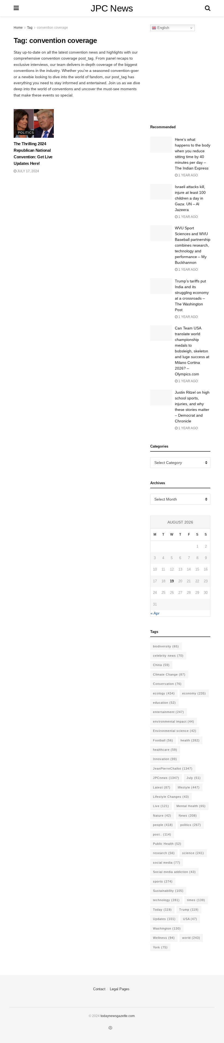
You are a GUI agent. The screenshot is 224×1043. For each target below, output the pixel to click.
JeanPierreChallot (173, 768)
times (196, 900)
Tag (30, 28)
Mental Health (191, 806)
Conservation (167, 683)
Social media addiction (174, 871)
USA (190, 919)
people (163, 824)
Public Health (167, 843)
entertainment (168, 712)
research (164, 853)
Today (162, 909)
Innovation (165, 759)
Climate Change (169, 674)
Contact (99, 989)
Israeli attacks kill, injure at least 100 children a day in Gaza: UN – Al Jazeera (190, 198)
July (194, 777)
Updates (164, 919)
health (190, 740)
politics (190, 824)
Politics (26, 132)
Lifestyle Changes (171, 796)
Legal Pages (119, 989)
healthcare (165, 749)
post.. (162, 834)
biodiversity (166, 646)
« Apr (155, 613)
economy (194, 693)
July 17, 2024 (27, 171)
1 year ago (188, 175)
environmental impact (173, 721)
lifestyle (189, 787)
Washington (167, 928)
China (161, 665)
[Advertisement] (187, 76)
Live (161, 806)
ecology (164, 693)
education (164, 702)
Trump (189, 909)
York (160, 947)
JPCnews (166, 777)
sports (163, 881)
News (188, 815)
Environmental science (174, 730)
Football (163, 740)
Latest (161, 787)
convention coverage (52, 28)
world (191, 937)
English (162, 28)
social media (166, 862)
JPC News (112, 8)
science (193, 853)
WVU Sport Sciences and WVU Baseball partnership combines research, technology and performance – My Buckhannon (192, 245)
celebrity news (168, 655)
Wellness (164, 937)
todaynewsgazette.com (118, 1016)
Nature (162, 815)
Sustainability (168, 890)
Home (18, 28)
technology (166, 900)
